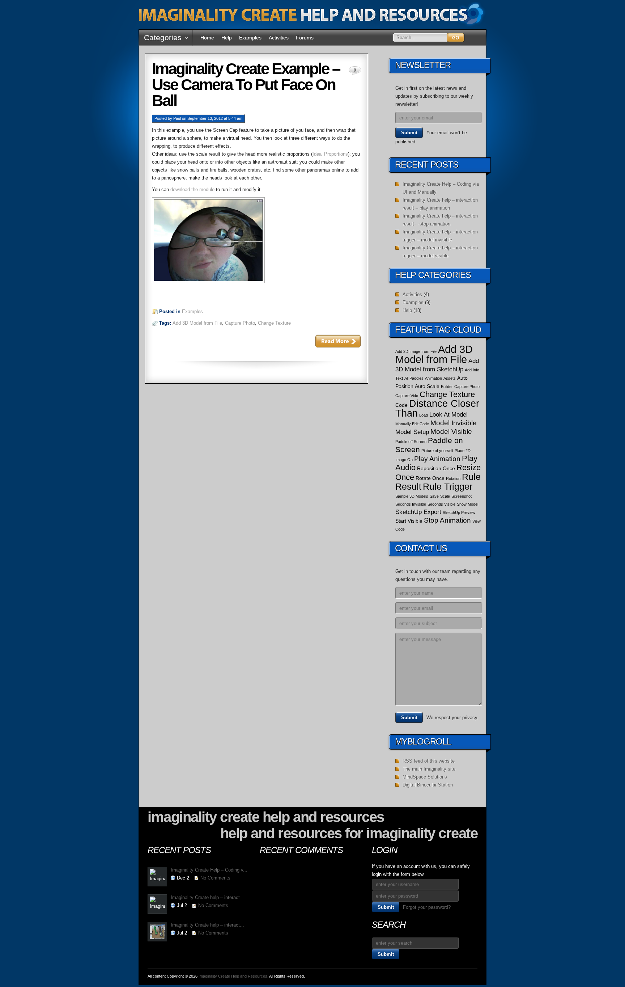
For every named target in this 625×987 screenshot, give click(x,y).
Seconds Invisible (410, 504)
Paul (177, 118)
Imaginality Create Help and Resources (266, 817)
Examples (250, 38)
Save (434, 496)
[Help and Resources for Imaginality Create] (312, 25)
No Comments (215, 878)
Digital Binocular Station (428, 785)
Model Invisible (453, 423)
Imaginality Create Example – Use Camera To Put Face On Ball (246, 84)
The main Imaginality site (429, 769)
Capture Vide (406, 395)
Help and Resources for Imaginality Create (349, 833)
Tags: (166, 323)
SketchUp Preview (459, 512)
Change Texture (274, 323)
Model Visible (451, 431)
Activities (279, 38)
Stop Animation (447, 520)
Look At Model (448, 414)
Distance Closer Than (437, 408)
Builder (447, 386)
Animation (433, 378)
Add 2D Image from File (416, 351)
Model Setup (412, 432)
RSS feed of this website (429, 761)
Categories (163, 37)
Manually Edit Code (412, 424)
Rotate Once (430, 478)
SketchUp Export (418, 512)
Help (226, 38)
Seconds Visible (441, 504)
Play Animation (437, 459)
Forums (305, 38)
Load (423, 415)
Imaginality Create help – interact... (207, 897)
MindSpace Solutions (425, 777)
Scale (445, 496)
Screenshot (461, 496)
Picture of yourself (437, 450)
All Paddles (414, 378)
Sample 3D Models (411, 496)
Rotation (453, 478)
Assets (449, 378)
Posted (160, 118)
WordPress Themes (453, 978)
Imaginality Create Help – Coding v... (209, 870)
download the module (192, 189)
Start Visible (408, 521)
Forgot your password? (427, 907)
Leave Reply (338, 340)
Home (207, 38)
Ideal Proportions (330, 154)
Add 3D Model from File (197, 323)
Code (401, 405)
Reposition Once (436, 468)
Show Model (467, 504)
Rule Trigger (447, 486)
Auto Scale (427, 386)
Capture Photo (240, 323)
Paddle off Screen (410, 441)
